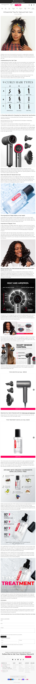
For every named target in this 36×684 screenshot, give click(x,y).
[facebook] (13, 659)
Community (20, 667)
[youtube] (21, 659)
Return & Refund (27, 668)
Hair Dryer (14, 667)
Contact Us (26, 664)
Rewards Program (21, 669)
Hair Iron (14, 668)
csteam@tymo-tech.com (6, 664)
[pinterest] (18, 659)
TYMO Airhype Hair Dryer (18, 268)
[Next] (34, 390)
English (11, 4)
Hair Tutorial (32, 668)
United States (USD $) (5, 4)
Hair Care (31, 229)
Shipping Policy (27, 669)
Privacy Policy (27, 671)
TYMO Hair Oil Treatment (28, 413)
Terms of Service (27, 672)
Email (1, 623)
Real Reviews (33, 669)
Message (2, 627)
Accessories (15, 669)
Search (32, 664)
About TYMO (21, 664)
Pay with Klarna (21, 671)
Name (2, 620)
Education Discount (22, 668)
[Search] (29, 5)
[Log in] (31, 5)
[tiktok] (23, 659)
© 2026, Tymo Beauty (17, 682)
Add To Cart (18, 408)
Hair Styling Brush (15, 664)
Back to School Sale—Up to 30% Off (18, 2)
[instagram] (15, 659)
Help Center (27, 667)
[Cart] (34, 5)
